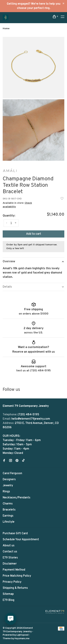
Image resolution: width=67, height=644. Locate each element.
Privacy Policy (12, 582)
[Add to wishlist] (62, 199)
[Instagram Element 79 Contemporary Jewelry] (10, 461)
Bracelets (9, 510)
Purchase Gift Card (15, 533)
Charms (8, 504)
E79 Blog (8, 600)
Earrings (8, 516)
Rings (6, 491)
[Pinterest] (17, 461)
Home (6, 28)
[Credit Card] (61, 630)
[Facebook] (4, 461)
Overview (9, 261)
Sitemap (8, 594)
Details (7, 287)
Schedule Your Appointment (21, 539)
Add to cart (33, 234)
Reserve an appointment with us (33, 352)
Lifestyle (8, 522)
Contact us (10, 551)
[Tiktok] (23, 461)
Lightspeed (22, 635)
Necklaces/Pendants (16, 497)
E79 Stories (10, 558)
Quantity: (9, 216)
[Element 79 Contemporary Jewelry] (54, 612)
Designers (9, 479)
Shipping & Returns (15, 588)
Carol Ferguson (12, 473)
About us (8, 545)
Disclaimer (10, 564)
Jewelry (8, 485)
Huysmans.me (21, 638)
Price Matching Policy (17, 576)
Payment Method (14, 570)
